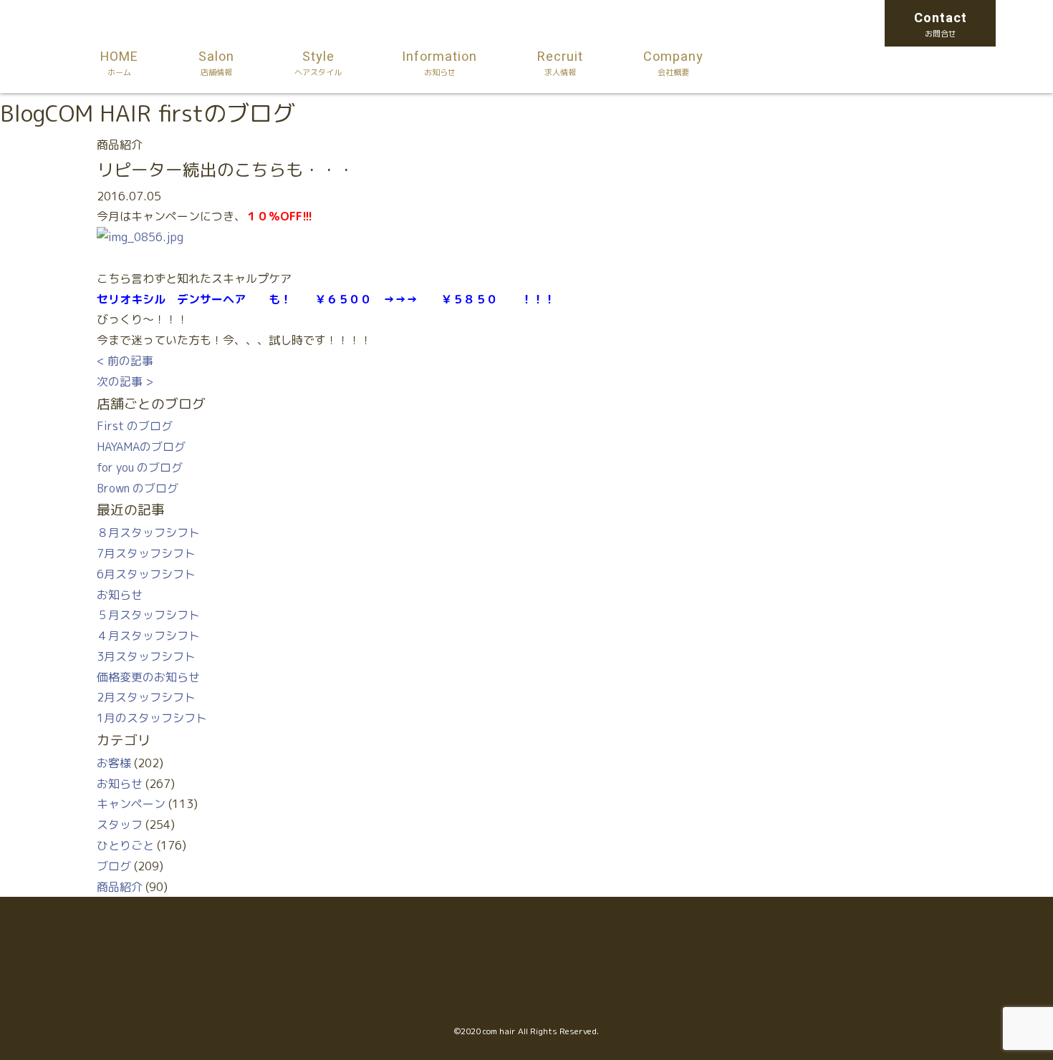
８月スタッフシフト (148, 532)
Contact (940, 24)
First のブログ (135, 426)
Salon (216, 62)
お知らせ (120, 595)
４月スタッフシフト (148, 635)
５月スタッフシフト (148, 615)
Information (439, 62)
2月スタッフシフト (146, 697)
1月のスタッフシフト (152, 718)
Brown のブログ (137, 488)
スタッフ (120, 824)
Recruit (560, 62)
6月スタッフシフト (146, 574)
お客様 (114, 763)
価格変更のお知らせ (148, 677)
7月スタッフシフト (146, 553)
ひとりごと (125, 845)
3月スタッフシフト (146, 656)
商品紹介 (120, 887)
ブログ (114, 866)
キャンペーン (131, 804)
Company (673, 62)
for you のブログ (140, 467)
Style (318, 62)
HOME (119, 62)
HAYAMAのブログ (141, 446)
